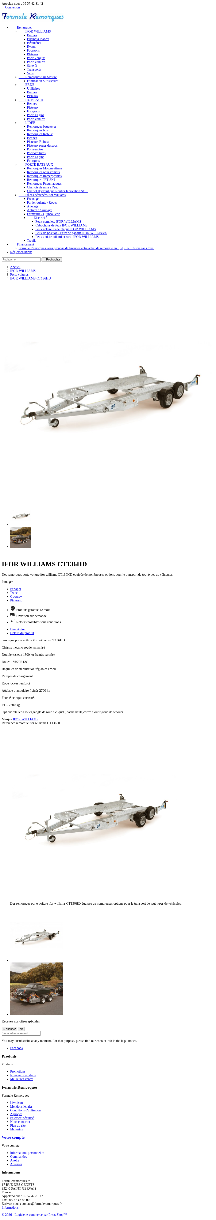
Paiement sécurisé (22, 1118)
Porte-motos (35, 149)
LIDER (27, 122)
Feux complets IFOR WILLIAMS (58, 221)
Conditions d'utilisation (25, 1110)
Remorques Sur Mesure (38, 77)
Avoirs (14, 1160)
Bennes (32, 35)
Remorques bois (38, 130)
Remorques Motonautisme (44, 168)
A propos (16, 1114)
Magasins (16, 1129)
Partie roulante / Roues (42, 202)
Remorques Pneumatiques (44, 183)
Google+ (16, 596)
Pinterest (16, 600)
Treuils (31, 240)
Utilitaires (33, 88)
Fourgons (33, 50)
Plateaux (32, 54)
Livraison (16, 1102)
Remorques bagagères (41, 126)
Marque (7, 719)
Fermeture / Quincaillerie (43, 214)
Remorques (21, 27)
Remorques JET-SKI (41, 179)
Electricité (37, 217)
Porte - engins (36, 58)
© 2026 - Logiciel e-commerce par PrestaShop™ (34, 1214)
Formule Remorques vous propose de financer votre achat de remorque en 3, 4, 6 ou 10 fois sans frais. (86, 248)
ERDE (26, 84)
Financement (22, 244)
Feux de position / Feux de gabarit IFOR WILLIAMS (71, 233)
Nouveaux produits (23, 1075)
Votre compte (13, 1137)
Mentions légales (21, 1106)
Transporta (34, 69)
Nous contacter (20, 1121)
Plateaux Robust (38, 141)
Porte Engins (35, 115)
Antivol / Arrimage (39, 210)
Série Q (32, 65)
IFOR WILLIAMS (35, 31)
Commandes (18, 1156)
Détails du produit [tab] (22, 633)
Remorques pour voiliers (43, 172)
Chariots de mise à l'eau (42, 187)
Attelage (32, 206)
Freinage (33, 198)
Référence (9, 723)
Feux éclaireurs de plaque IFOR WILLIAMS (65, 229)
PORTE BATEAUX (36, 164)
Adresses (16, 1164)
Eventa (31, 46)
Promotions (17, 1071)
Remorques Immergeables (44, 176)
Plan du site (18, 1125)
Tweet (14, 592)
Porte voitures (36, 62)
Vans (30, 73)
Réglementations (21, 252)
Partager (15, 589)
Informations (10, 1207)
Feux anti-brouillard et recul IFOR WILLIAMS (67, 237)
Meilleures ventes (21, 1079)
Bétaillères (34, 43)
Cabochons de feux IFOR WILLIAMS (61, 225)
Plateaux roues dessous (42, 145)
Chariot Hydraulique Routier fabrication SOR (57, 191)
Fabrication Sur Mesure (42, 81)
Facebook (16, 1048)
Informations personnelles (27, 1153)
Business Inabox (38, 39)
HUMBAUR (31, 100)
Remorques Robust (40, 134)
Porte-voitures (36, 153)
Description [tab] (18, 629)
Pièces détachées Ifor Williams (42, 195)
